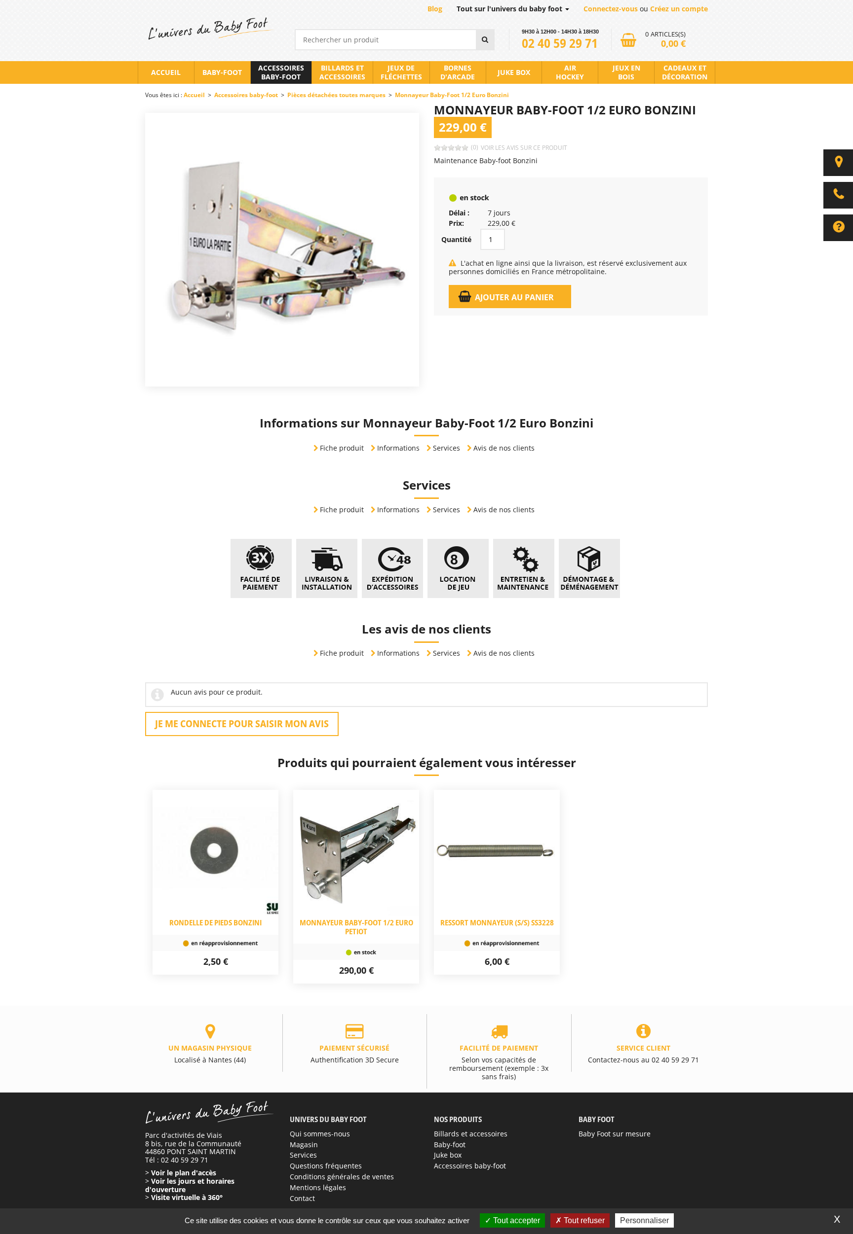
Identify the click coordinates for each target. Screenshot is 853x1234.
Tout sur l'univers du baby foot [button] (510, 8)
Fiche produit (342, 448)
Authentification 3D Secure (354, 1053)
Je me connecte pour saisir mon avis (242, 723)
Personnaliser (644, 1220)
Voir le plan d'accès (183, 1172)
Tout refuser (583, 1220)
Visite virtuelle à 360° (187, 1197)
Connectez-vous (610, 8)
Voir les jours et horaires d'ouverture (189, 1185)
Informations (398, 448)
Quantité (456, 239)
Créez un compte (679, 8)
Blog (434, 8)
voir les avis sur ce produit (524, 147)
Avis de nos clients (504, 448)
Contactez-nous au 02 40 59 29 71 (643, 1053)
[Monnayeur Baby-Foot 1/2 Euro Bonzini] (282, 248)
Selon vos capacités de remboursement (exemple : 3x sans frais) (498, 1062)
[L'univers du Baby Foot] (210, 28)
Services (446, 448)
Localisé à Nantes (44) (210, 1053)
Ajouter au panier (514, 297)
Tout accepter (515, 1220)
